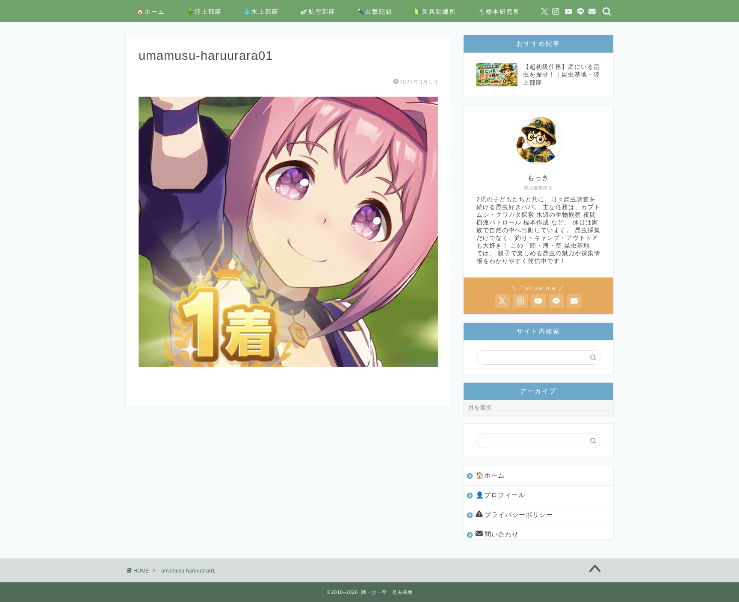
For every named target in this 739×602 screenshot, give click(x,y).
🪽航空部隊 (318, 11)
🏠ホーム (150, 11)
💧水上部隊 (261, 11)
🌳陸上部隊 (204, 11)
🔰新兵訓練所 (435, 11)
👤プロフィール (500, 495)
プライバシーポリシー (519, 514)
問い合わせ (502, 534)
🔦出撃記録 (375, 11)
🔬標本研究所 (499, 11)
